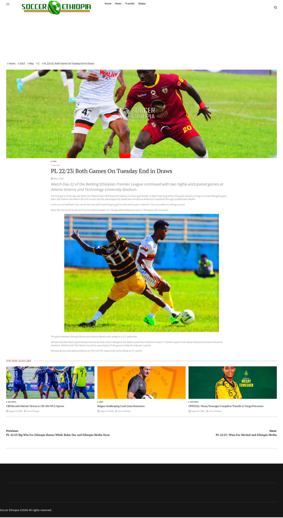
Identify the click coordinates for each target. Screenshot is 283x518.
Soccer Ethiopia (33, 411)
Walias (142, 3)
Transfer (130, 3)
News (118, 3)
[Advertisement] (141, 37)
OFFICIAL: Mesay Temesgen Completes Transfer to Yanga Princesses (226, 406)
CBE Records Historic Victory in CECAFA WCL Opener (35, 406)
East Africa (12, 402)
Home (108, 3)
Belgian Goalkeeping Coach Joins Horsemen (121, 406)
